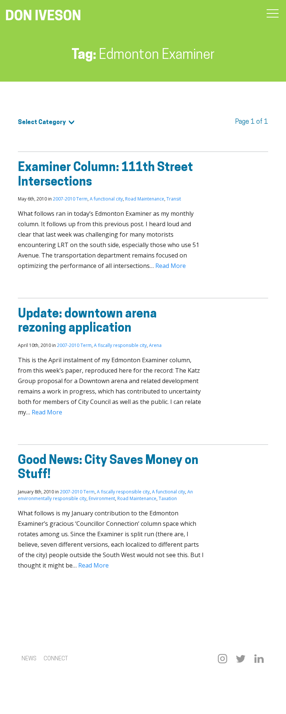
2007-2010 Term (70, 199)
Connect (56, 659)
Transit (173, 199)
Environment (102, 498)
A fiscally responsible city (120, 345)
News (29, 659)
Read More (170, 266)
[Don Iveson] (43, 16)
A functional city (106, 199)
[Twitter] (240, 658)
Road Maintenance (144, 199)
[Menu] (272, 13)
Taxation (168, 498)
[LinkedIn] (259, 658)
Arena (155, 345)
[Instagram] (222, 658)
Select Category (42, 123)
